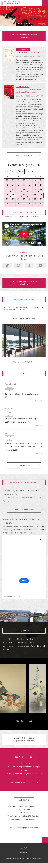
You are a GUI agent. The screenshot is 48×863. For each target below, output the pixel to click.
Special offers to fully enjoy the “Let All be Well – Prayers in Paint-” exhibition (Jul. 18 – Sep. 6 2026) (23, 446)
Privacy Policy (23, 848)
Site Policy (23, 852)
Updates (9, 387)
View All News (24, 465)
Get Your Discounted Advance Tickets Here (24, 36)
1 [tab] (18, 23)
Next (28, 171)
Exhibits (9, 390)
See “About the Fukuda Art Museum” (24, 510)
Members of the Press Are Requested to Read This (24, 739)
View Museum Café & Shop (24, 319)
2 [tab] (21, 23)
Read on (38, 400)
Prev (12, 171)
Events (9, 415)
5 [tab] (29, 23)
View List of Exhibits (24, 155)
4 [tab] (26, 23)
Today (21, 171)
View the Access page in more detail (24, 828)
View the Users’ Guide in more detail (24, 782)
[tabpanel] (24, 16)
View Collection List (24, 721)
